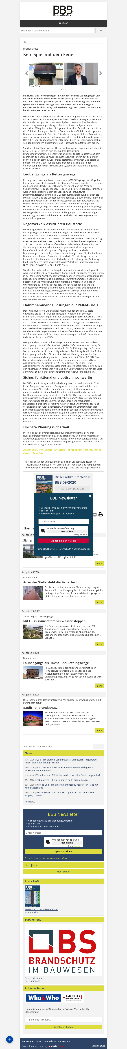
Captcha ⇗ (80, 535)
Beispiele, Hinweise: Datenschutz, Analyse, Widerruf (63, 549)
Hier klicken (67, 531)
